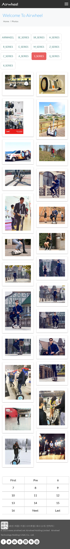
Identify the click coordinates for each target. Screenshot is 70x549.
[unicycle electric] (52, 294)
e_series (23, 46)
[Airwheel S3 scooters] (52, 447)
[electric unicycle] (18, 213)
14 (35, 503)
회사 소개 (40, 526)
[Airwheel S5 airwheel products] (18, 452)
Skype (31, 541)
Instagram (25, 541)
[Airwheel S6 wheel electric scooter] (18, 82)
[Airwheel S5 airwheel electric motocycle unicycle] (52, 153)
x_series (8, 65)
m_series (39, 46)
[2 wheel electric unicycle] (18, 419)
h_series (54, 37)
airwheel (8, 37)
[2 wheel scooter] (52, 408)
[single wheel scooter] (18, 347)
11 (35, 495)
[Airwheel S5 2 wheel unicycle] (52, 119)
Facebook (3, 541)
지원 (22, 526)
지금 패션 (8, 526)
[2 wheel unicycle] (18, 382)
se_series (23, 37)
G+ (20, 541)
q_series (54, 56)
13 (13, 503)
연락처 (50, 526)
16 (13, 510)
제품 (17, 526)
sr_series (39, 37)
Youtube (14, 541)
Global (36, 541)
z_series (54, 46)
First (13, 480)
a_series (23, 56)
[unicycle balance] (18, 311)
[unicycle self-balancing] (18, 247)
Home (6, 21)
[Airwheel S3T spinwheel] (52, 84)
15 (57, 503)
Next (35, 510)
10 (13, 495)
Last (57, 510)
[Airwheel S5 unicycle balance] (18, 178)
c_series (8, 56)
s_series (39, 56)
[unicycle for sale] (52, 215)
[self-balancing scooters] (52, 268)
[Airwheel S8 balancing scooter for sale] (18, 117)
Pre (35, 480)
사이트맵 (30, 526)
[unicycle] (52, 346)
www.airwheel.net (16, 530)
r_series (8, 46)
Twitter (9, 541)
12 (57, 495)
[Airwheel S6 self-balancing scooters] (52, 184)
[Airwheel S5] (18, 152)
